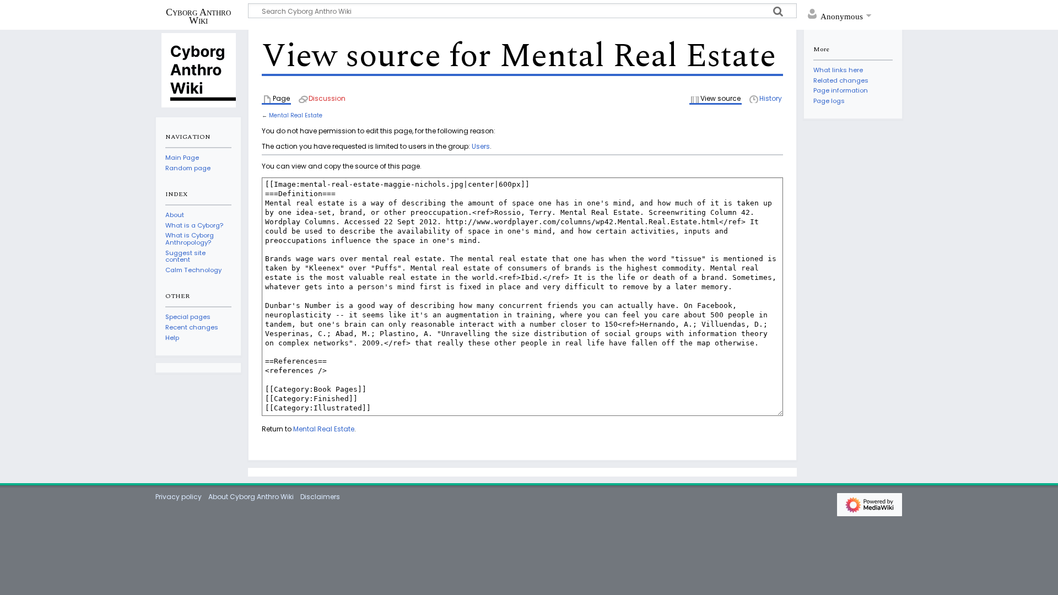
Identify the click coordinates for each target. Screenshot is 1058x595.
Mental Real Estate (295, 115)
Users (481, 146)
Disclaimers (320, 496)
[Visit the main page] (198, 69)
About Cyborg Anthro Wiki (251, 496)
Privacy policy (178, 496)
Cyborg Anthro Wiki (198, 16)
